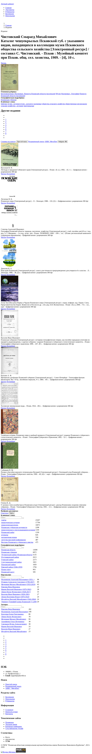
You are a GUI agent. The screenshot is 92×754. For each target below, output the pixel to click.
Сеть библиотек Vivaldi (14, 728)
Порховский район (8, 565)
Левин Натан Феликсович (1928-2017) (16, 592)
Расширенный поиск (36, 141)
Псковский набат (7, 532)
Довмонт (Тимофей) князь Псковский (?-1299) (19, 602)
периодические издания (10, 522)
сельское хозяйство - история (12, 106)
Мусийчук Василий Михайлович (14, 631)
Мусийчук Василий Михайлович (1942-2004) (18, 599)
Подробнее (11, 174)
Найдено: (62, 141)
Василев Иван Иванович (10, 629)
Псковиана (9, 722)
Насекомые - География (70, 94)
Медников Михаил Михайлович (13, 619)
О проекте (9, 710)
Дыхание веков (11, 724)
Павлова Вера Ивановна (10, 587)
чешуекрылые (28, 106)
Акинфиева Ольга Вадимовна (12, 622)
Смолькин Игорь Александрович (14, 624)
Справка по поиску (8, 141)
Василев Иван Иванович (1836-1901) (15, 594)
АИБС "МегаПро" (12, 688)
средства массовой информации (13, 540)
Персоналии (10, 16)
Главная (8, 8)
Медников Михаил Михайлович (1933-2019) (18, 584)
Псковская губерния (8, 100)
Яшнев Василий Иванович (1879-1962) (16, 589)
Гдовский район (7, 560)
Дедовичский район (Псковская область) (16, 555)
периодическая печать (9, 525)
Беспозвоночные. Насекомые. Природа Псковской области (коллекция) (28, 94)
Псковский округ (7, 572)
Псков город (6, 569)
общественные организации (76, 104)
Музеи (58, 94)
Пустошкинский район (10, 557)
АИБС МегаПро (51, 141)
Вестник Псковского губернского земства (17, 542)
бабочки (4, 104)
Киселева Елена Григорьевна (12, 614)
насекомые (37, 104)
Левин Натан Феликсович (11, 617)
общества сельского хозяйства (53, 104)
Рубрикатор (9, 12)
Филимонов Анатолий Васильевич (14, 612)
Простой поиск (11, 684)
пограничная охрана (9, 537)
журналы (4, 535)
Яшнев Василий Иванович (11, 626)
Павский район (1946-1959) (11, 567)
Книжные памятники (13, 726)
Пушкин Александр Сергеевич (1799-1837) (17, 582)
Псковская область (8, 550)
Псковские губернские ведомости (14, 527)
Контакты (9, 714)
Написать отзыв (11, 712)
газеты (3, 520)
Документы (9, 10)
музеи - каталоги (26, 104)
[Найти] (23, 547)
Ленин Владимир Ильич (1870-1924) (15, 597)
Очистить (4, 513)
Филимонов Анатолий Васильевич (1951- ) (17, 579)
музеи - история (14, 104)
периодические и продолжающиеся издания (18, 530)
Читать (3, 63)
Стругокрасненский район (11, 562)
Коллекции (9, 14)
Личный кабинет (7, 4)
